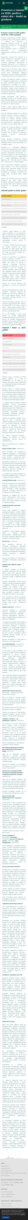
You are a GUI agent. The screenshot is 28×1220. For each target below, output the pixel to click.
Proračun (9, 26)
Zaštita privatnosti (6, 1203)
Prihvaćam (5, 1217)
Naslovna (3, 26)
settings (22, 1214)
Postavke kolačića (6, 1206)
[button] (26, 8)
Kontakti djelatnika (6, 1196)
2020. (14, 26)
